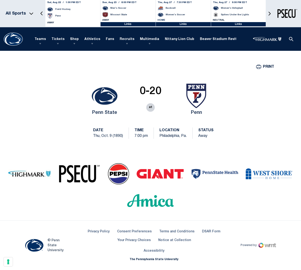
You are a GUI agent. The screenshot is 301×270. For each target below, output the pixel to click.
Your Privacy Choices (134, 240)
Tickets (57, 39)
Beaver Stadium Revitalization (226, 39)
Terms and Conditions (176, 231)
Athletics (92, 39)
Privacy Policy (99, 231)
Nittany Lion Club (179, 39)
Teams (40, 39)
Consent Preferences (134, 231)
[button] (41, 13)
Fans (110, 39)
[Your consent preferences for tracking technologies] (8, 261)
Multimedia (149, 39)
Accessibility (154, 250)
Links (127, 24)
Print (268, 66)
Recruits (127, 39)
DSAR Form (211, 231)
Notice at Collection (174, 240)
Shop (74, 39)
